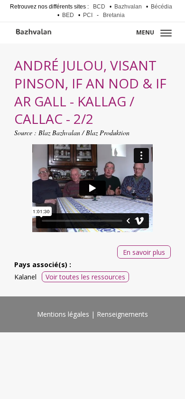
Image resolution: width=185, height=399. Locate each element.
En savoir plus (144, 252)
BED (68, 15)
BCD (99, 6)
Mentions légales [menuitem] (63, 314)
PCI (87, 15)
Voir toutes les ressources (85, 276)
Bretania (114, 15)
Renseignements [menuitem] (122, 314)
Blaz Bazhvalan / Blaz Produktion (84, 132)
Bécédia (161, 6)
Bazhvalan (128, 6)
